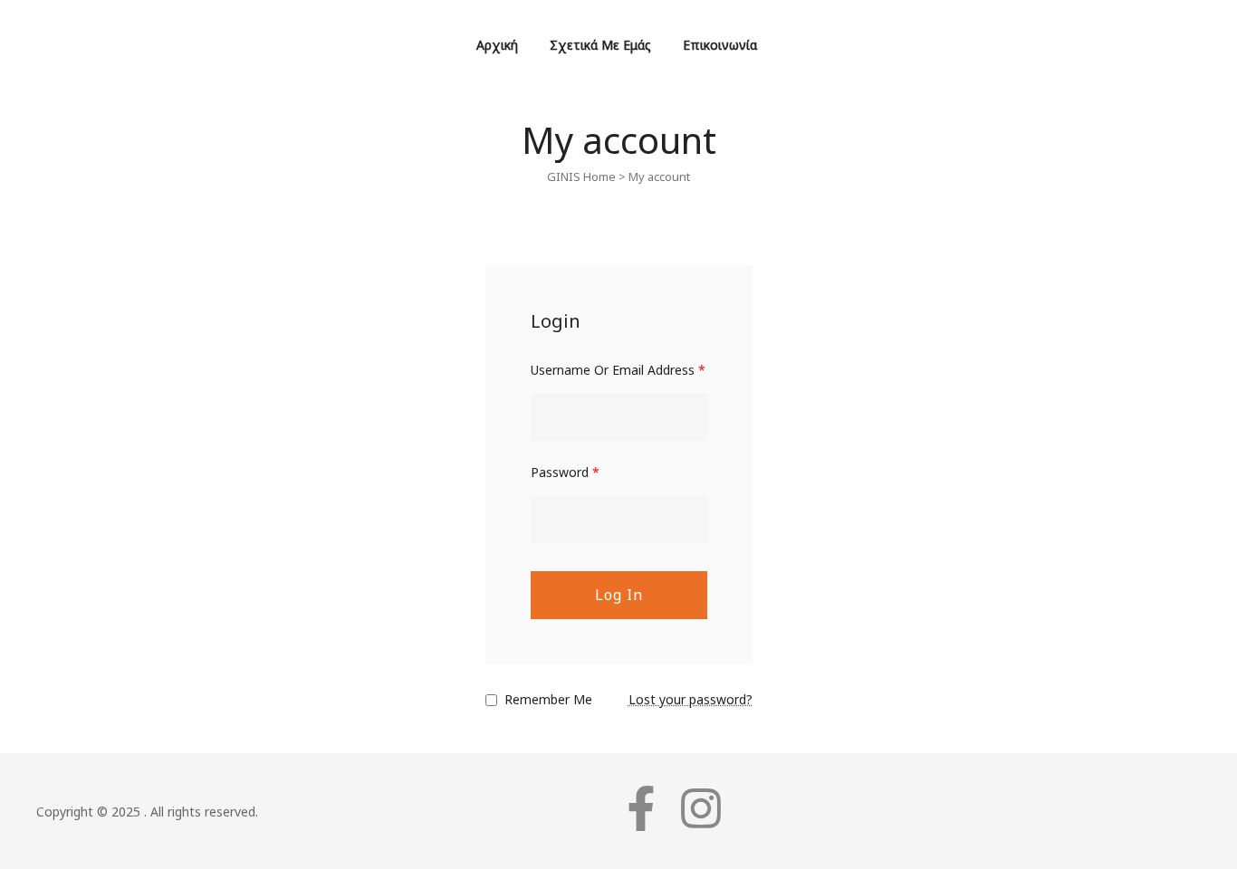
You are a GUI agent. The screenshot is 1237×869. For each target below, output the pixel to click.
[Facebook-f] (641, 808)
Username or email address (618, 369)
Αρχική (497, 44)
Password (565, 472)
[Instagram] (701, 808)
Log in (619, 595)
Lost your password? (690, 699)
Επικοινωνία (720, 44)
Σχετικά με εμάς (600, 44)
